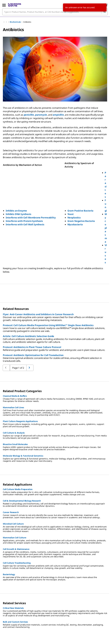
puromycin (41, 114)
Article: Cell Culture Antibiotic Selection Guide (28, 336)
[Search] (104, 11)
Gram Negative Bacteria (81, 221)
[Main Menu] (4, 5)
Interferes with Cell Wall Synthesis (25, 224)
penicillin (29, 114)
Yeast (70, 214)
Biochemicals (15, 22)
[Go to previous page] (30, 368)
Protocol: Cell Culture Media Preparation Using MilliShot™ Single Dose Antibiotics (48, 325)
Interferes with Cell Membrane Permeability (31, 217)
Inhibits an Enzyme (16, 210)
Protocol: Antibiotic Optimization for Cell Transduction (33, 355)
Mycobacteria (75, 224)
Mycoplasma (106, 228)
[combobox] (55, 12)
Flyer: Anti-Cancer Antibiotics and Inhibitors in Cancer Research (38, 314)
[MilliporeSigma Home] (14, 5)
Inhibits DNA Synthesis (18, 214)
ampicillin (58, 114)
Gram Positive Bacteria (80, 210)
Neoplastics (74, 217)
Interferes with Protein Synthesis (24, 221)
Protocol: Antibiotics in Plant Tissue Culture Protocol (32, 347)
